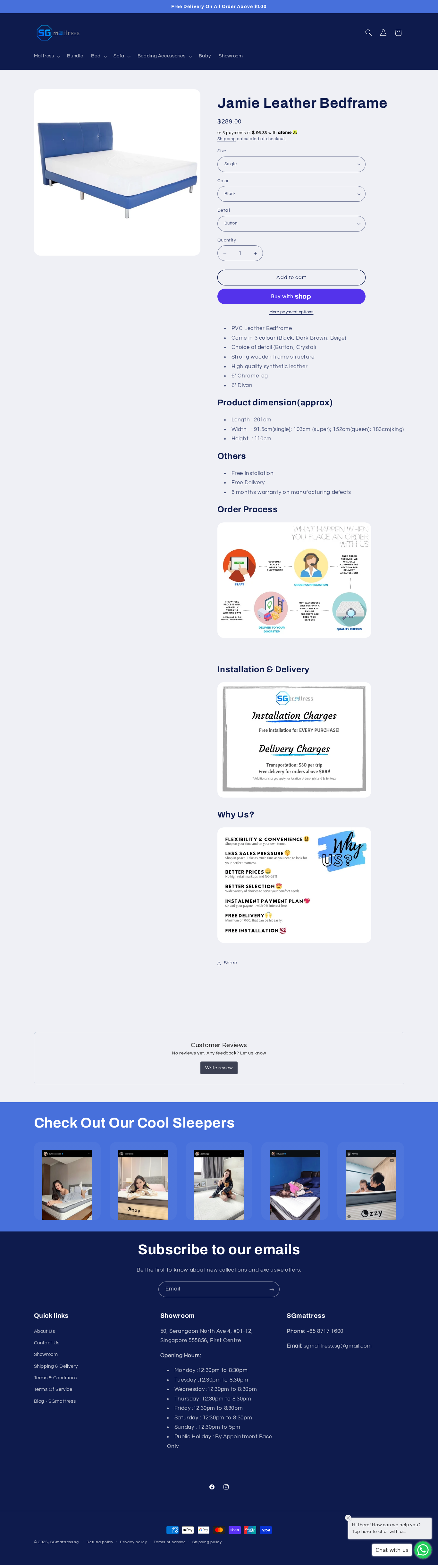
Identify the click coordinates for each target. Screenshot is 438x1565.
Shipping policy (207, 1542)
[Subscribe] (272, 1289)
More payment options (291, 312)
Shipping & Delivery (56, 1366)
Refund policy (100, 1542)
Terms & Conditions (55, 1377)
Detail (223, 210)
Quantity (226, 240)
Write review (218, 1068)
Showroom (46, 1354)
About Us (44, 1331)
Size (221, 151)
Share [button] (230, 963)
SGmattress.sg (64, 1542)
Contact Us (47, 1342)
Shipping (226, 139)
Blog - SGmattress (55, 1401)
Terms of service (170, 1542)
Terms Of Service (53, 1389)
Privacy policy (133, 1542)
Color (223, 181)
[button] (46, 56)
